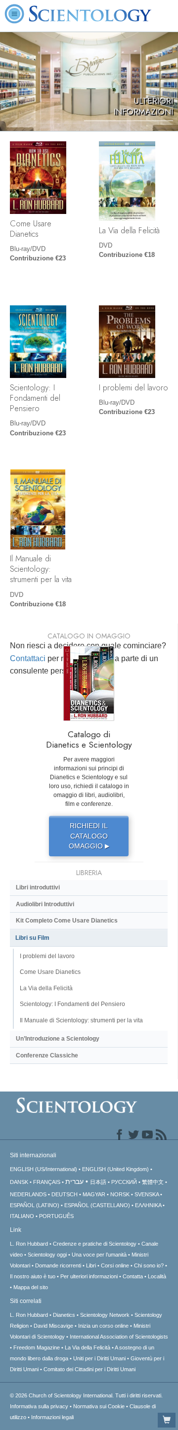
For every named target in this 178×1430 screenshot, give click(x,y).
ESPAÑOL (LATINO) (34, 1205)
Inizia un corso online (103, 1326)
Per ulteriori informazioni (89, 1276)
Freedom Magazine (36, 1347)
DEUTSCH (64, 1194)
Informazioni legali (52, 1417)
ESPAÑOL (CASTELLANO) (97, 1205)
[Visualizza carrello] (167, 1420)
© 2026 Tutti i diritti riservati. (86, 1395)
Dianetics (64, 1315)
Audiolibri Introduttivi (45, 904)
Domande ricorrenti (58, 1265)
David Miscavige (53, 1326)
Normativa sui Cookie (99, 1406)
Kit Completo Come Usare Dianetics (67, 920)
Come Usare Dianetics (30, 228)
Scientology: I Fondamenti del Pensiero (35, 398)
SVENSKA (146, 1194)
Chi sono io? (149, 1265)
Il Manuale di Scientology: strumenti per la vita (41, 569)
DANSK (19, 1182)
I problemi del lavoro (133, 387)
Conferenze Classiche (47, 1055)
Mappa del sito (30, 1287)
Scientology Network (105, 1315)
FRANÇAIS (46, 1182)
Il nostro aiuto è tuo (32, 1276)
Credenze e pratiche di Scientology (94, 1244)
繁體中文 (153, 1182)
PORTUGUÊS (56, 1216)
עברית (74, 1181)
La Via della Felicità (129, 230)
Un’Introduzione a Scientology (57, 1038)
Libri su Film (32, 937)
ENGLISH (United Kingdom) (115, 1169)
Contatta (133, 1276)
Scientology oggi (47, 1255)
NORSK (120, 1194)
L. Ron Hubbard (29, 1244)
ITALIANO (22, 1216)
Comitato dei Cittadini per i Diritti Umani (89, 1369)
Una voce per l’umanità (99, 1255)
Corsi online (115, 1265)
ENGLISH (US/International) (43, 1169)
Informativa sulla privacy (39, 1406)
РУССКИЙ (124, 1182)
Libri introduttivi (38, 887)
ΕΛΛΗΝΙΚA (148, 1205)
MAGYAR (94, 1194)
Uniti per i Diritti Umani (99, 1358)
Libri (91, 1265)
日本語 (98, 1182)
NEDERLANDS (28, 1194)
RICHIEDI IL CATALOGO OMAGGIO (89, 836)
